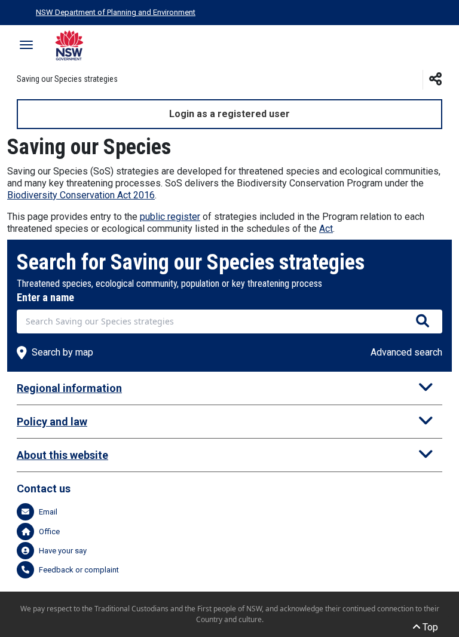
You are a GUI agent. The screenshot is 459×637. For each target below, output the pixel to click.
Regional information (69, 388)
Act (326, 228)
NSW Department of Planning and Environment (115, 12)
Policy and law (52, 421)
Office (49, 531)
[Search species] (422, 321)
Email (48, 511)
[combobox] (229, 321)
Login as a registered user (229, 114)
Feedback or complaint (79, 569)
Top (429, 627)
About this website (62, 455)
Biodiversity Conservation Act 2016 (81, 195)
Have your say (63, 550)
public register (170, 216)
